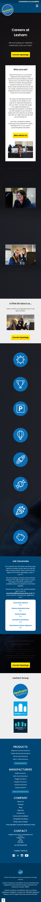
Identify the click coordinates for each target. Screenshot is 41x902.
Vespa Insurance (20, 788)
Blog (20, 807)
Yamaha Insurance (20, 785)
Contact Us (21, 813)
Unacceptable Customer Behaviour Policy (20, 825)
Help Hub (20, 810)
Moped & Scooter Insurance (20, 751)
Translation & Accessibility (28, 1)
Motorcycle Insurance (20, 756)
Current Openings (20, 54)
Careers (20, 804)
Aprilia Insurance (20, 773)
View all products (20, 763)
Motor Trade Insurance (20, 759)
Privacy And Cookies (20, 822)
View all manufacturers (20, 792)
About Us (20, 802)
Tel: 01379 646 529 (20, 845)
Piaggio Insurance (20, 779)
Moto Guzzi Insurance (20, 776)
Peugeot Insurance (20, 782)
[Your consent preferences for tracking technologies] (3, 900)
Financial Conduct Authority (24, 885)
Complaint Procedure (20, 819)
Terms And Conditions (20, 816)
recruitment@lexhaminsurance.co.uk (19, 593)
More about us (20, 135)
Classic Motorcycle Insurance (20, 753)
